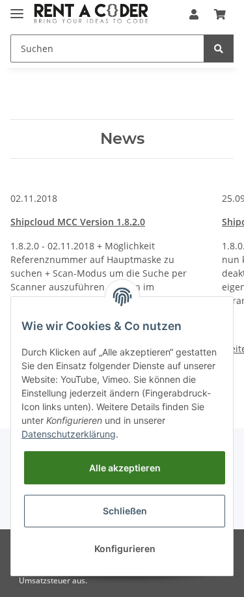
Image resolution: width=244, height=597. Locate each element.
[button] (194, 14)
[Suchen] (219, 48)
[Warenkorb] (220, 14)
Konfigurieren (125, 548)
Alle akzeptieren (125, 467)
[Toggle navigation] (16, 8)
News (122, 139)
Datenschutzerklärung (68, 433)
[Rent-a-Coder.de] (92, 14)
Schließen (125, 510)
